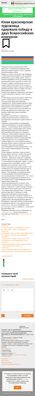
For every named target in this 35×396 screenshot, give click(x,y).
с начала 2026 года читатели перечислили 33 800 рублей (18, 12)
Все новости (5, 360)
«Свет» (4, 216)
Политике (25, 379)
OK (17, 388)
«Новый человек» (24, 214)
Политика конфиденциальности (10, 364)
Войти (17, 284)
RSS (14, 353)
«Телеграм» (16, 354)
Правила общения (28, 279)
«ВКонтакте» (23, 354)
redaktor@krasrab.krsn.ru (11, 339)
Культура (4, 49)
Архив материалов (6, 348)
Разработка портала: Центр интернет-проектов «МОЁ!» (17, 393)
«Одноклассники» (6, 356)
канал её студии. (7, 212)
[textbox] (17, 301)
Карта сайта (4, 358)
